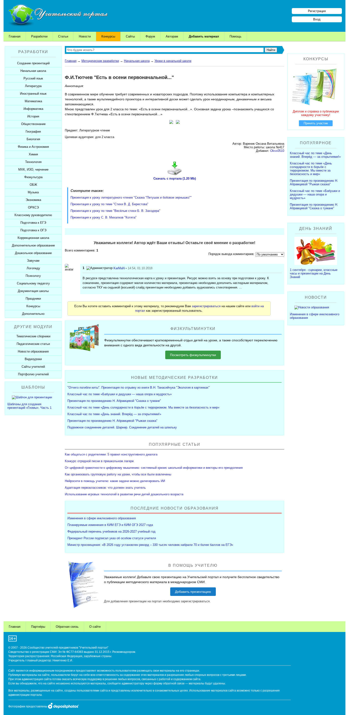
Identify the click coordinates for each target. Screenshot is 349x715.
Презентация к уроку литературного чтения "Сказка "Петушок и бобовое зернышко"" (131, 197)
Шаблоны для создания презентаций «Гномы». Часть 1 (29, 405)
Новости (85, 36)
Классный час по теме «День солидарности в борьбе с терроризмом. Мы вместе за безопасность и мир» (143, 407)
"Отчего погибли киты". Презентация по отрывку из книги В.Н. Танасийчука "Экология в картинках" (138, 387)
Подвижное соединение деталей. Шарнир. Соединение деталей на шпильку (122, 427)
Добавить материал (204, 36)
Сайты (130, 36)
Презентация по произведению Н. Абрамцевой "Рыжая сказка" (112, 420)
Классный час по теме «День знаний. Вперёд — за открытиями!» (114, 414)
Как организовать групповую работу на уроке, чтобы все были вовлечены (118, 474)
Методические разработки (100, 61)
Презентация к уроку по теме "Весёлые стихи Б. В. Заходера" (115, 211)
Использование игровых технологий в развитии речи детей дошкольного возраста (124, 494)
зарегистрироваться (206, 306)
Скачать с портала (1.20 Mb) (174, 178)
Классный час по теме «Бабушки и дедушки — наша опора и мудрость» (119, 394)
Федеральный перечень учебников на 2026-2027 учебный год (111, 531)
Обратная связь (67, 626)
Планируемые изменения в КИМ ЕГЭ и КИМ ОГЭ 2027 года (110, 525)
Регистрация (317, 11)
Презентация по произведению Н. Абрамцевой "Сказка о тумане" (114, 401)
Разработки (39, 36)
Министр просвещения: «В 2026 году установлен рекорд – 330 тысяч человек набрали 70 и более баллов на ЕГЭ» (150, 545)
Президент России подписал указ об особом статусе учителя (111, 538)
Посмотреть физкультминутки (193, 355)
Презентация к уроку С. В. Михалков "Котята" (104, 217)
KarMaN (119, 268)
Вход (317, 19)
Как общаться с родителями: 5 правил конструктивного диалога (111, 454)
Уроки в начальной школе (173, 61)
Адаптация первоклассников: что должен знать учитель (105, 487)
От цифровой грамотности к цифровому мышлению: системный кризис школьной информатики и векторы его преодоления (154, 467)
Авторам (172, 36)
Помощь (235, 36)
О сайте (95, 626)
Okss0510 (277, 151)
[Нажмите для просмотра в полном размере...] (171, 123)
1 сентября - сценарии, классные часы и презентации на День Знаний (313, 273)
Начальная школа (137, 61)
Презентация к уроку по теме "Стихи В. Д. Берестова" (109, 204)
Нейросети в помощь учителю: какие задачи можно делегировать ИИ (115, 481)
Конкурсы (108, 36)
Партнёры (38, 626)
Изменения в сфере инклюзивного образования (101, 518)
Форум (150, 36)
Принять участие (316, 123)
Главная (14, 36)
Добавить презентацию (193, 592)
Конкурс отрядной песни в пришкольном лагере (99, 461)
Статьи (63, 36)
